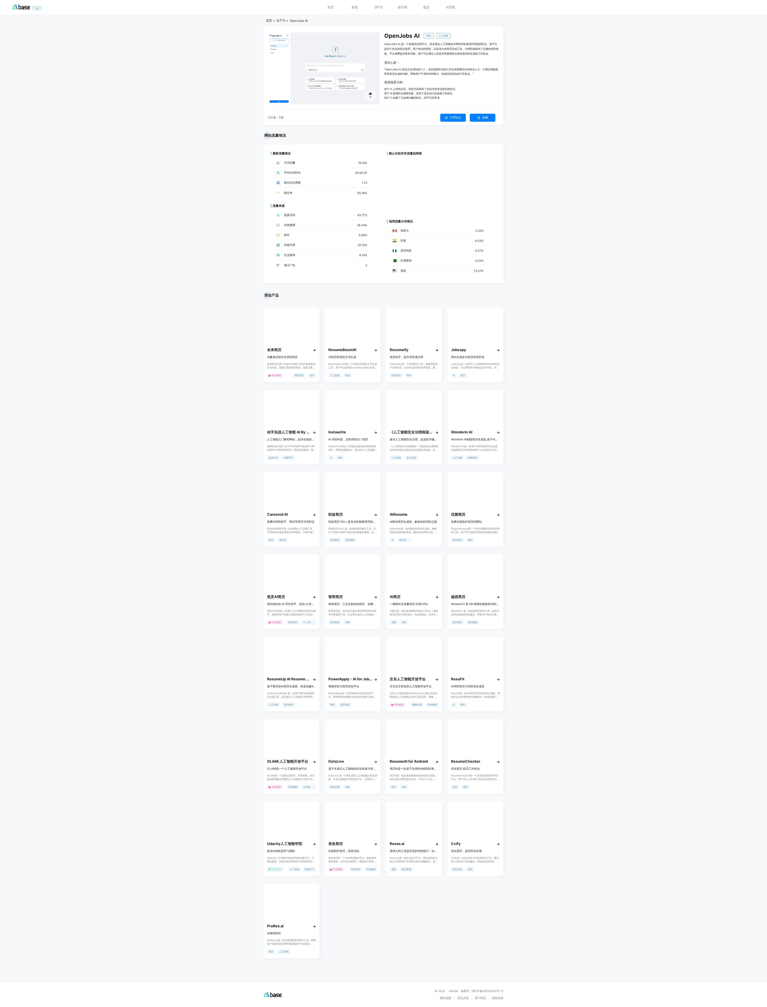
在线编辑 (371, 869)
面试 (312, 375)
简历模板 (350, 539)
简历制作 (335, 539)
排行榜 (402, 7)
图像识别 (417, 704)
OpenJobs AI (299, 21)
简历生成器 (405, 539)
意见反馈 (463, 998)
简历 (347, 375)
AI (454, 375)
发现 (354, 7)
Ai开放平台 (309, 786)
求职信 (282, 539)
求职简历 (299, 375)
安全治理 (411, 457)
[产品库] (21, 8)
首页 (330, 7)
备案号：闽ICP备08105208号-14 (482, 991)
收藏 (485, 117)
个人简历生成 (309, 622)
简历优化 (345, 704)
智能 (393, 622)
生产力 (280, 20)
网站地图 (445, 998)
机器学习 (273, 457)
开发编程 (432, 704)
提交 (426, 7)
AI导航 (450, 7)
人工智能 (443, 35)
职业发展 (335, 786)
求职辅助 (472, 622)
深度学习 (288, 457)
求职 (428, 35)
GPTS (378, 7)
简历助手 (396, 375)
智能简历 (472, 457)
